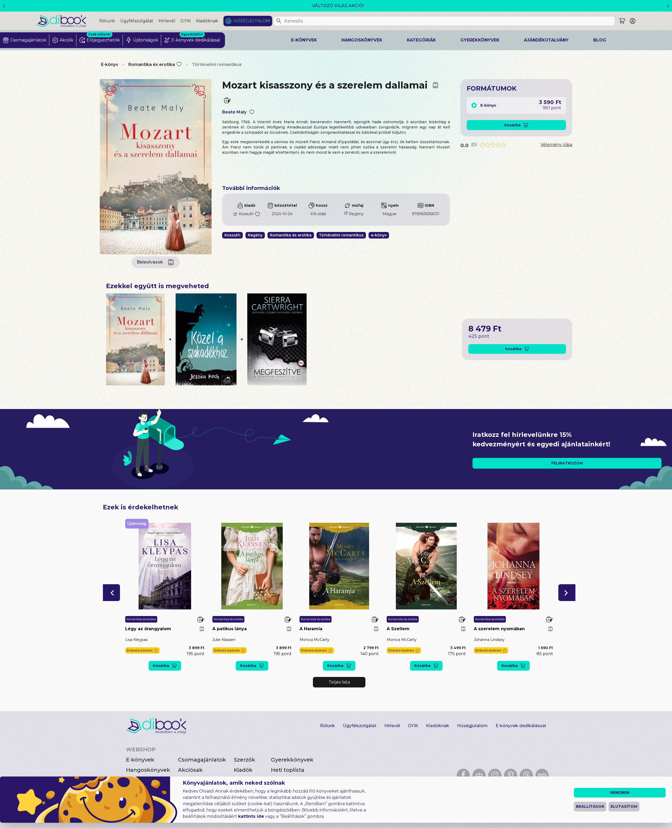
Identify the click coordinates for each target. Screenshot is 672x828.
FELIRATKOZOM (567, 463)
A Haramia (311, 628)
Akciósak (190, 770)
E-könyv (109, 64)
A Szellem (398, 628)
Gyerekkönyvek (480, 40)
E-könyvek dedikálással (521, 725)
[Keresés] (279, 21)
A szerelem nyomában (499, 628)
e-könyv (379, 235)
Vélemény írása (556, 144)
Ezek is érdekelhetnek (140, 507)
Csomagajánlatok (202, 760)
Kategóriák (421, 40)
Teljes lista (339, 682)
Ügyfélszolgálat (136, 20)
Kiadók (243, 770)
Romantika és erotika (151, 64)
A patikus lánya (229, 628)
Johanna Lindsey (489, 639)
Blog (599, 40)
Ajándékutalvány (546, 40)
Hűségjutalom (251, 20)
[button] (111, 592)
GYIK (186, 20)
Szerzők (244, 760)
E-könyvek (304, 40)
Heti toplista (287, 770)
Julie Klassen (223, 639)
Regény (356, 213)
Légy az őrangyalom (148, 628)
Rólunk (107, 20)
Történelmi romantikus (217, 64)
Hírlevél (167, 20)
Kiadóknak (207, 20)
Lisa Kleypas (136, 639)
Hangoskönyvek (362, 40)
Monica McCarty (314, 639)
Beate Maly (234, 112)
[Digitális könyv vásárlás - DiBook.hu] (67, 21)
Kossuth (246, 213)
